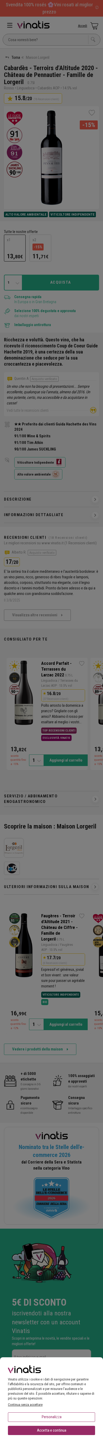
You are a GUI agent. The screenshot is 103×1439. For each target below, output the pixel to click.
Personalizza (52, 1416)
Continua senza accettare (25, 1405)
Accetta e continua (51, 1430)
